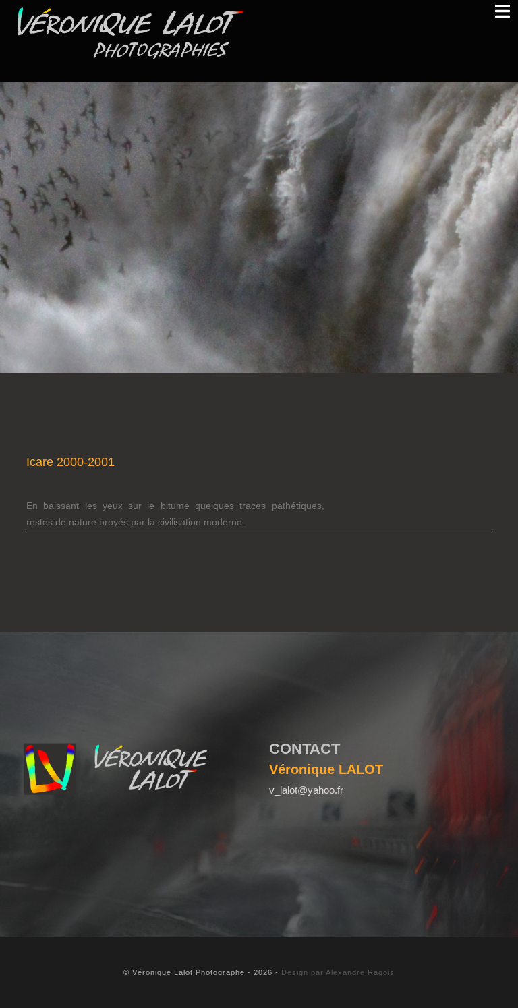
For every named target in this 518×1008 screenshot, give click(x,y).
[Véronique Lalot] (130, 33)
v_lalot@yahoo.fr (306, 790)
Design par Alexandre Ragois (338, 972)
